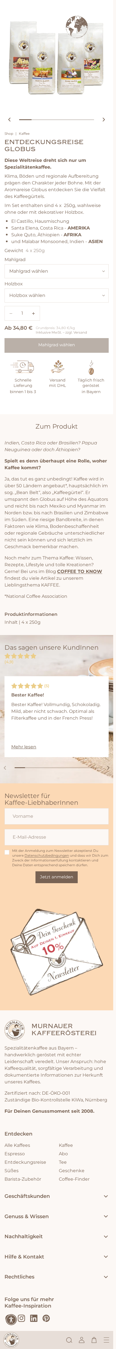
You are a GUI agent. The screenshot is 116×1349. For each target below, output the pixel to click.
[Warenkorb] (94, 1340)
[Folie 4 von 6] (63, 119)
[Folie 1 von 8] (20, 767)
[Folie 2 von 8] (30, 767)
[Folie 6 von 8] (72, 767)
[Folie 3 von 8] (41, 767)
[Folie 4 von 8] (51, 767)
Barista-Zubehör (23, 1179)
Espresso (15, 1154)
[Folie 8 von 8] (93, 767)
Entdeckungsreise (25, 1162)
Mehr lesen (23, 747)
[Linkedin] (33, 1318)
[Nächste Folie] (104, 119)
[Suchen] (69, 1340)
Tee (63, 1162)
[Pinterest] (46, 1318)
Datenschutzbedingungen (46, 855)
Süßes (12, 1170)
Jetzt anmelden (56, 877)
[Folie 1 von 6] (25, 119)
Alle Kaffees (17, 1145)
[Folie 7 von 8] (83, 767)
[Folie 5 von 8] (62, 767)
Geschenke (71, 1170)
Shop (9, 133)
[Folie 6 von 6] (88, 119)
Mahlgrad (15, 259)
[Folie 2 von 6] (38, 119)
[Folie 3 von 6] (50, 119)
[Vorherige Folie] (10, 119)
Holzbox (14, 284)
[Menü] (106, 1340)
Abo (63, 1154)
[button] (11, 1319)
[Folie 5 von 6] (75, 119)
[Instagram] (21, 1318)
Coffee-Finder (74, 1179)
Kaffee (24, 133)
